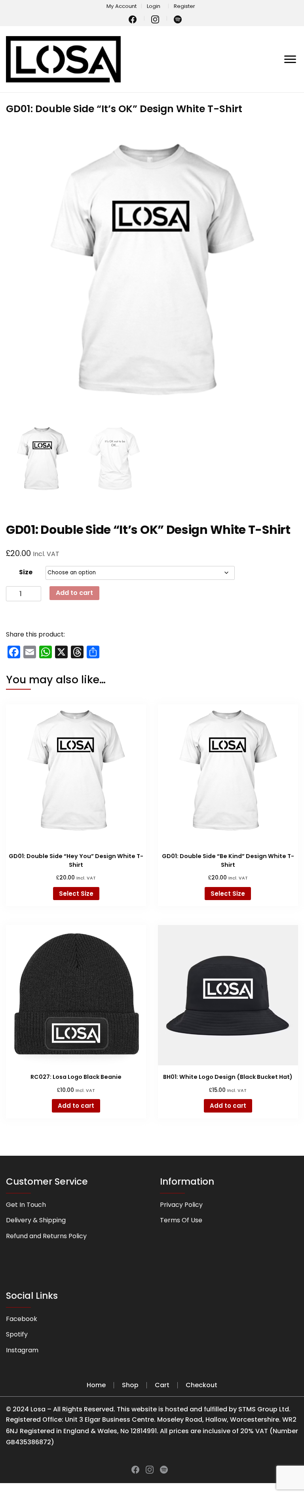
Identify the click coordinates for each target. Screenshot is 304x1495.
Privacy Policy (181, 1204)
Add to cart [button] (76, 1105)
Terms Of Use (181, 1220)
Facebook (21, 1318)
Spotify (17, 1334)
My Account (121, 6)
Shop (130, 1385)
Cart (162, 1385)
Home (96, 1385)
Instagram (22, 1350)
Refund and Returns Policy (46, 1236)
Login (153, 6)
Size (25, 572)
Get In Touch (26, 1204)
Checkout (201, 1385)
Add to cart (74, 592)
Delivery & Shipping (36, 1220)
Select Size (76, 893)
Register (184, 6)
